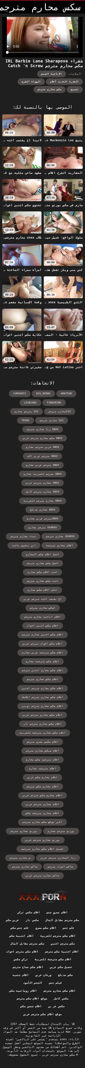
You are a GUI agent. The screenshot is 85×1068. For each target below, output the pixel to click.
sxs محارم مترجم (51, 420)
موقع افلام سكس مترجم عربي (42, 1014)
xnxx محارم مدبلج (42, 509)
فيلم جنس (55, 982)
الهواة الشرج (31, 81)
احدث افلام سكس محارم (42, 572)
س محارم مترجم (20, 857)
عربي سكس (12, 920)
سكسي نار (32, 920)
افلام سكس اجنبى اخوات (42, 625)
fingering (54, 402)
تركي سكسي (21, 959)
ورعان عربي (43, 975)
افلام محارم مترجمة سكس (42, 813)
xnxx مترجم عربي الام (42, 456)
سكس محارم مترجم (49, 89)
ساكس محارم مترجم (24, 866)
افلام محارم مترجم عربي (42, 804)
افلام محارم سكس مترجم (42, 786)
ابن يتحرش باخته (24, 545)
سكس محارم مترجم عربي (57, 1054)
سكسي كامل (61, 998)
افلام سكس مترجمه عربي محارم (42, 652)
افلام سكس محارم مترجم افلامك (42, 697)
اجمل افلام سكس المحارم (42, 554)
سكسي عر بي (56, 1006)
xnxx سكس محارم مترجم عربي (42, 438)
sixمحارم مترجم (60, 411)
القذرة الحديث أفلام (64, 81)
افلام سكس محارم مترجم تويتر (42, 706)
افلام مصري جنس (57, 912)
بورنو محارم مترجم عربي (42, 840)
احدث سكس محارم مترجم (42, 581)
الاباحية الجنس (51, 73)
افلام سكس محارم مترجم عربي (42, 715)
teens (25, 420)
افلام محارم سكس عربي (42, 777)
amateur (66, 393)
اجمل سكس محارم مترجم (42, 563)
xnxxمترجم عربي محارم (42, 518)
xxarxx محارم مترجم (60, 536)
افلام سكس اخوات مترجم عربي (42, 643)
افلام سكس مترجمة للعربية (53, 959)
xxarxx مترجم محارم (42, 527)
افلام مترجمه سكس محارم (42, 759)
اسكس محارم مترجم (42, 607)
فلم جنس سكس (20, 927)
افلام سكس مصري (45, 927)
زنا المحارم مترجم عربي (58, 857)
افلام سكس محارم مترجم (42, 679)
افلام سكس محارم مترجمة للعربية (42, 732)
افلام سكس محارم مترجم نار (43, 723)
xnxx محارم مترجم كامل (42, 491)
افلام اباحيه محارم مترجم (42, 616)
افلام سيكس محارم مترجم (42, 750)
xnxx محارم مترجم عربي (42, 482)
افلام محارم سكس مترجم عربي (42, 795)
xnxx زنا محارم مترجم (42, 429)
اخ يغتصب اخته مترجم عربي (43, 599)
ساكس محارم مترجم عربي (42, 875)
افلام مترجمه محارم (42, 768)
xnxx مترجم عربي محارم (42, 465)
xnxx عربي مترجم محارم (42, 447)
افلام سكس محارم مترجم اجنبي (42, 688)
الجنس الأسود (32, 982)
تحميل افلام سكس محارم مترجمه (42, 848)
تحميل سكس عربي (61, 967)
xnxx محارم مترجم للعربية (43, 500)
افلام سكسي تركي (28, 912)
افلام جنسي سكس (31, 1006)
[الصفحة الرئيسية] (42, 897)
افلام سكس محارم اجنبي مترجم (42, 670)
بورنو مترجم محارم (61, 831)
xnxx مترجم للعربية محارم (43, 473)
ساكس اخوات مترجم (60, 866)
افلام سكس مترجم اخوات (22, 951)
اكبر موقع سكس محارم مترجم (42, 822)
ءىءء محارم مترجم (23, 536)
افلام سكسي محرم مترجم (42, 741)
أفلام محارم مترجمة (59, 545)
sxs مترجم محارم (26, 411)
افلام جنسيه (20, 975)
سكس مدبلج (65, 975)
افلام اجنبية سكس (22, 935)
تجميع (75, 89)
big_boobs (43, 393)
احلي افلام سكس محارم (42, 589)
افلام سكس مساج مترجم (28, 967)
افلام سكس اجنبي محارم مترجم (42, 634)
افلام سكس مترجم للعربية (57, 935)
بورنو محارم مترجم (23, 831)
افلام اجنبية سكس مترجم (62, 951)
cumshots (19, 393)
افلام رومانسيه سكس (23, 990)
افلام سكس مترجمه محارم (42, 661)
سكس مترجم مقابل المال (62, 920)
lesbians (30, 402)
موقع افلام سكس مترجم (32, 998)
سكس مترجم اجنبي (63, 943)
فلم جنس (68, 927)
